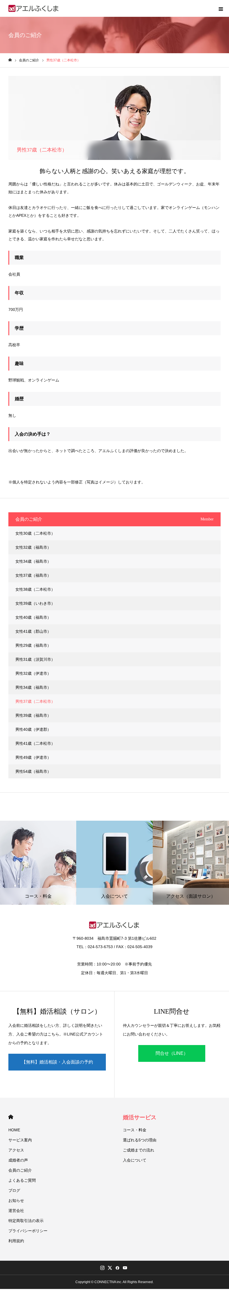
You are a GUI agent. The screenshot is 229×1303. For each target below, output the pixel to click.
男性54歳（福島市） (33, 771)
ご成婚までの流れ (138, 1150)
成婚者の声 (18, 1160)
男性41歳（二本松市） (35, 743)
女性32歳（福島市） (33, 547)
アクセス (16, 1150)
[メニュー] (220, 8)
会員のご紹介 (20, 1170)
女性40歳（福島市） (33, 617)
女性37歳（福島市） (33, 575)
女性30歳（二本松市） (35, 533)
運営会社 (16, 1210)
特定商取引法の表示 (26, 1220)
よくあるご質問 (22, 1180)
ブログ (14, 1190)
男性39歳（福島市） (33, 715)
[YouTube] (125, 1268)
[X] (110, 1268)
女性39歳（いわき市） (35, 603)
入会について (134, 1160)
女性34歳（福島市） (33, 561)
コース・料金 (134, 1130)
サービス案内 (20, 1140)
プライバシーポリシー (27, 1230)
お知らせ (16, 1200)
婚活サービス (139, 1117)
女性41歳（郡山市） (33, 631)
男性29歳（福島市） (33, 645)
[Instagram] (102, 1268)
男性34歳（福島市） (33, 687)
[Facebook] (117, 1268)
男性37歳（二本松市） (35, 701)
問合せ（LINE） (172, 1053)
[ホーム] (10, 60)
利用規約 (16, 1241)
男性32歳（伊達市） (33, 673)
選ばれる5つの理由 (139, 1140)
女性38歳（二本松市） (35, 589)
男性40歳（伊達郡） (33, 729)
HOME (10, 1116)
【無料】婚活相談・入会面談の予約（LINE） (57, 1065)
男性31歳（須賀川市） (35, 659)
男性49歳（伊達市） (33, 757)
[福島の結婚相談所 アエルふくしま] (33, 8)
